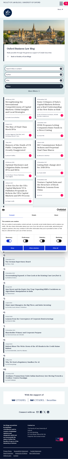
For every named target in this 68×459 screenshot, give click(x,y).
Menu (59, 9)
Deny (12, 248)
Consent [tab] (11, 215)
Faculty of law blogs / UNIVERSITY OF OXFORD (21, 2)
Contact (15, 456)
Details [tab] (34, 215)
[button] (34, 91)
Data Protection (8, 453)
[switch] (25, 241)
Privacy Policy (7, 451)
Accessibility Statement (21, 451)
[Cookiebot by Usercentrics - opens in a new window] (58, 210)
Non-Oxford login (34, 453)
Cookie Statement (35, 451)
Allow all (55, 248)
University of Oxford (21, 453)
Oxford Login (7, 456)
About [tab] (56, 215)
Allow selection (34, 248)
